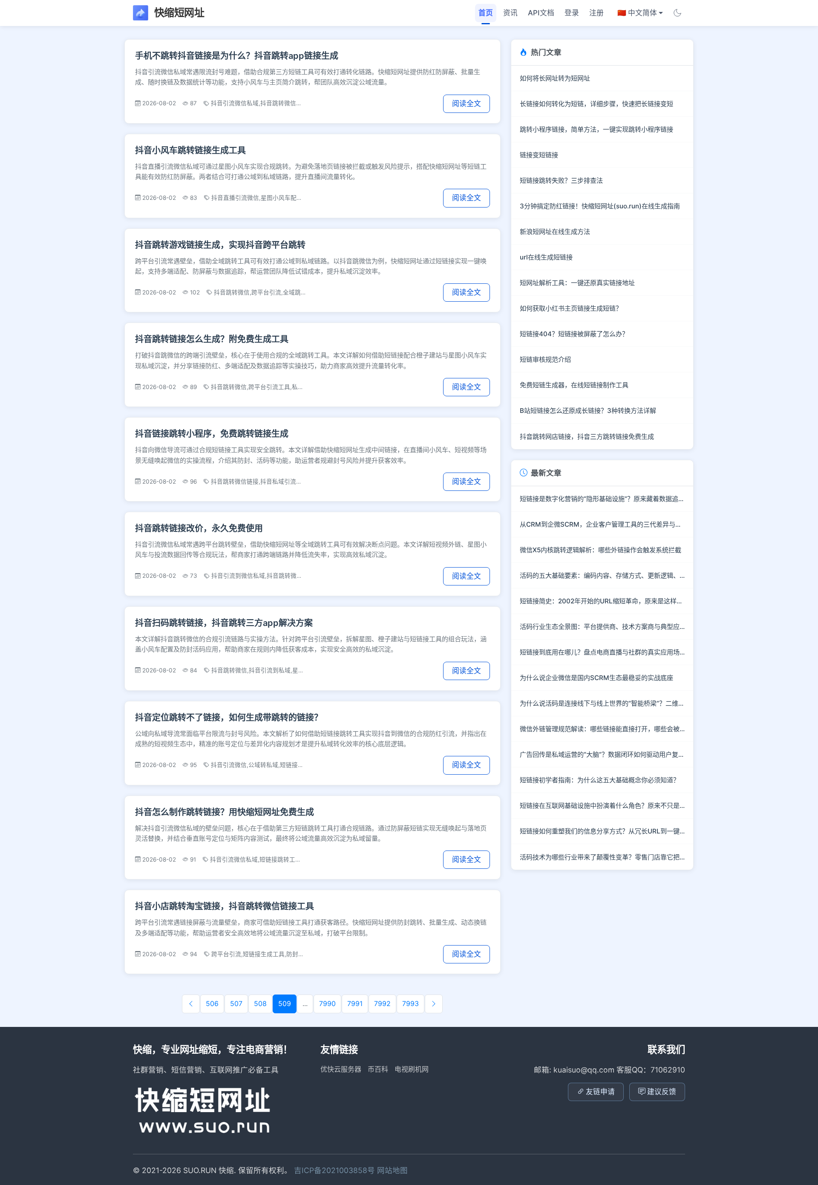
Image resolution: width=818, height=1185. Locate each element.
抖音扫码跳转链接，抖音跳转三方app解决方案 (224, 623)
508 (260, 1003)
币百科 (378, 1069)
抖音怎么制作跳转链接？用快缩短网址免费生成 (224, 812)
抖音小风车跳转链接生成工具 (190, 150)
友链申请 (600, 1091)
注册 (596, 13)
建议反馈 (661, 1091)
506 (212, 1003)
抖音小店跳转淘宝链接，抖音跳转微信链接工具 (224, 906)
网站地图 (392, 1170)
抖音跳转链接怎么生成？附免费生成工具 (211, 339)
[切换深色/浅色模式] (677, 12)
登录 (572, 13)
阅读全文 (466, 103)
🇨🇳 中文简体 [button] (637, 13)
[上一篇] (191, 1004)
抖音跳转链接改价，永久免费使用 (199, 528)
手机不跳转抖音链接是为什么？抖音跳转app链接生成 (236, 56)
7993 (410, 1003)
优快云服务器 (340, 1069)
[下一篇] (434, 1004)
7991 (355, 1003)
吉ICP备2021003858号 (335, 1170)
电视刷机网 (412, 1069)
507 (236, 1003)
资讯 (510, 13)
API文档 (541, 13)
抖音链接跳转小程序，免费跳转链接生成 (211, 434)
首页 (485, 13)
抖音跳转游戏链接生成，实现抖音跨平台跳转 (220, 245)
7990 (327, 1003)
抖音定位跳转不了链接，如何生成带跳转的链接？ (229, 717)
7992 (382, 1003)
